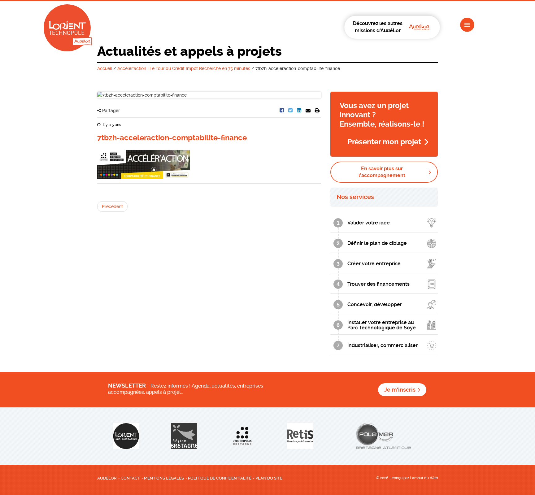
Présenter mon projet (384, 141)
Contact (130, 478)
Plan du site (268, 478)
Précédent (112, 206)
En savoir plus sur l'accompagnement (382, 172)
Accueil (104, 68)
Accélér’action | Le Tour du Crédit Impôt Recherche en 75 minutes (183, 68)
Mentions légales (164, 478)
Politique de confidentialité (219, 478)
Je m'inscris (399, 389)
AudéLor (107, 478)
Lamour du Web (424, 478)
